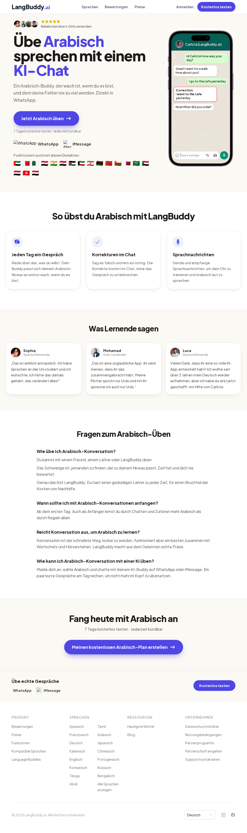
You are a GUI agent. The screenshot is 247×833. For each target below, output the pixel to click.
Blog (131, 734)
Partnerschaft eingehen (203, 751)
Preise (140, 7)
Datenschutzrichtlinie (202, 726)
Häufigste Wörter (141, 726)
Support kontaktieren (202, 759)
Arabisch (104, 734)
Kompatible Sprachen (29, 751)
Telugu (74, 776)
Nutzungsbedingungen (203, 734)
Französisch (79, 734)
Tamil (101, 726)
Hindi (73, 784)
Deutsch (76, 743)
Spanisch (76, 726)
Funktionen (21, 743)
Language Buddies (26, 759)
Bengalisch (106, 776)
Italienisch (77, 751)
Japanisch (105, 743)
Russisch (104, 767)
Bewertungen (116, 7)
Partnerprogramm (199, 743)
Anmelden (184, 7)
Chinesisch (106, 751)
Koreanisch (78, 767)
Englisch (75, 759)
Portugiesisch (108, 759)
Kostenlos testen (216, 7)
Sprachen (90, 7)
